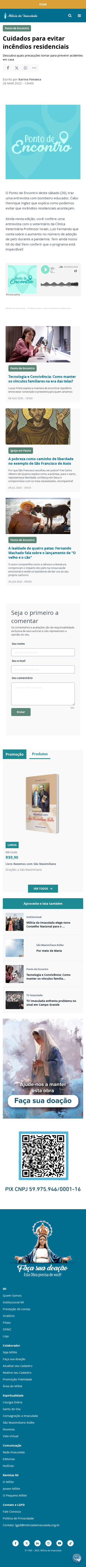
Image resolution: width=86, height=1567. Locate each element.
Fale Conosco (12, 1511)
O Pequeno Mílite (15, 1495)
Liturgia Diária (12, 1402)
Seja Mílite (10, 1352)
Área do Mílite (12, 1386)
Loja (6, 1336)
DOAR (43, 4)
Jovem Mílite (11, 1489)
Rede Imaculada (14, 1452)
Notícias (8, 1466)
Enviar (21, 712)
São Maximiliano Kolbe (18, 1422)
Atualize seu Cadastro (17, 1366)
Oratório (9, 1316)
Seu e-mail (18, 661)
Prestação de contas (16, 1309)
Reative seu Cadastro (17, 1372)
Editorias (9, 1459)
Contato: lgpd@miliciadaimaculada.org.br (31, 1525)
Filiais (7, 1322)
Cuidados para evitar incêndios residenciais (49, 308)
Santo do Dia (11, 1409)
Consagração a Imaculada (20, 1416)
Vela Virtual (10, 1436)
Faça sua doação (14, 1359)
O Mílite (8, 1482)
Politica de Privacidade (18, 1518)
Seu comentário (22, 678)
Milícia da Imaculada (16, 308)
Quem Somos (12, 1295)
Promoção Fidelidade (17, 1379)
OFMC (7, 1329)
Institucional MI (13, 1302)
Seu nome (18, 644)
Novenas (9, 1429)
